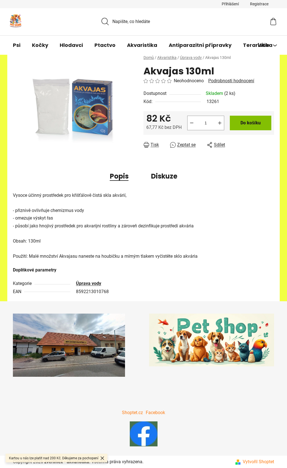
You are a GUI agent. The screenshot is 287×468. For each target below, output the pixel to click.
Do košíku (250, 122)
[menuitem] (16, 45)
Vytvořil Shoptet (258, 461)
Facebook (155, 412)
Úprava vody (88, 283)
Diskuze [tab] (164, 176)
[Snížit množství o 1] (192, 123)
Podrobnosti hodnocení (231, 80)
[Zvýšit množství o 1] (220, 123)
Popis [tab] (119, 176)
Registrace (259, 4)
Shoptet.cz (132, 412)
